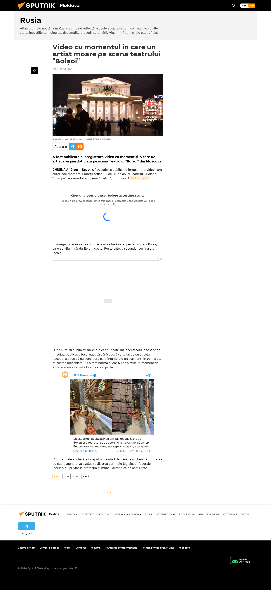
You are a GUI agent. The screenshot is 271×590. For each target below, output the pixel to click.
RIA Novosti (140, 178)
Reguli (67, 547)
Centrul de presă (49, 547)
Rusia (57, 476)
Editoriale (230, 514)
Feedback (184, 547)
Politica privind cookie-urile (158, 547)
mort (66, 476)
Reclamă (95, 547)
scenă (86, 476)
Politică (72, 514)
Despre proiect (26, 547)
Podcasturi (187, 514)
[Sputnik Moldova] (38, 10)
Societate (87, 514)
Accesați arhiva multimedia (97, 138)
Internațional (165, 514)
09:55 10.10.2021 (62, 69)
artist (76, 476)
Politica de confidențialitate (121, 547)
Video (245, 514)
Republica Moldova (128, 514)
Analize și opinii (209, 514)
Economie (104, 514)
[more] (34, 70)
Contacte (81, 547)
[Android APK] (240, 561)
